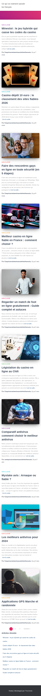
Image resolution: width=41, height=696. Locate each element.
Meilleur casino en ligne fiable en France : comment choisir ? (19, 240)
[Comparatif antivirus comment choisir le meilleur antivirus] (20, 411)
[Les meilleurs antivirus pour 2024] (20, 516)
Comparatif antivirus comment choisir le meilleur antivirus (20, 435)
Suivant (26, 629)
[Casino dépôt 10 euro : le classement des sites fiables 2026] (20, 75)
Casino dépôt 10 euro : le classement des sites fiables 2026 (20, 99)
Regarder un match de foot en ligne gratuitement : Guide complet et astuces (20, 305)
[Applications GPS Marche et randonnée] (20, 581)
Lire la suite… (11, 49)
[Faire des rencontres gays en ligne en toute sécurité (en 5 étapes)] (20, 145)
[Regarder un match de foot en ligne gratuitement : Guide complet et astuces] (20, 281)
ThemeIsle (28, 691)
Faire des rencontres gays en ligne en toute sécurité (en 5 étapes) (20, 169)
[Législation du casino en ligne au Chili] (20, 347)
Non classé (6, 25)
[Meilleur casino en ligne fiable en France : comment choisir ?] (20, 216)
